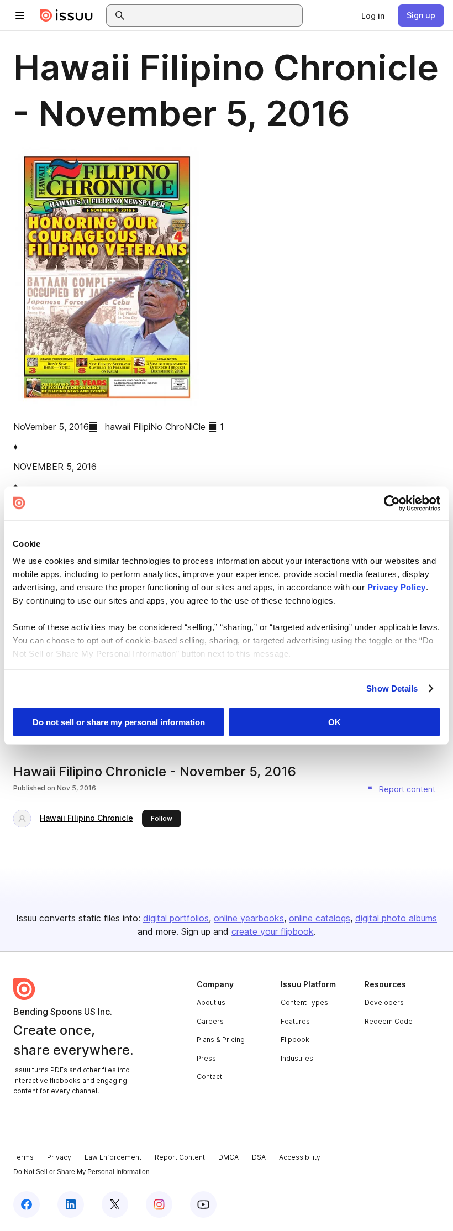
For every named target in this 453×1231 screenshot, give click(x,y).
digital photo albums (396, 918)
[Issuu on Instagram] (159, 1204)
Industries (297, 1058)
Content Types (304, 1002)
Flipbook (295, 1039)
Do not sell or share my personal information (119, 721)
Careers (210, 1021)
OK (334, 721)
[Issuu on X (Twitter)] (115, 1204)
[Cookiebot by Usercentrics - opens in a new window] (392, 503)
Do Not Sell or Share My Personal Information (81, 1172)
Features (295, 1021)
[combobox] (214, 15)
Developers (384, 1002)
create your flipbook (272, 931)
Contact (209, 1076)
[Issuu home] (66, 15)
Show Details (392, 688)
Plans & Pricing (221, 1039)
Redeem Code (389, 1021)
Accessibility (299, 1157)
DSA (259, 1157)
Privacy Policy (396, 587)
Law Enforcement (113, 1157)
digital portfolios (176, 918)
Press (206, 1058)
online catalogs (319, 918)
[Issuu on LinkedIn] (70, 1204)
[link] (372, 15)
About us (211, 1002)
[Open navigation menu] (20, 15)
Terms (23, 1157)
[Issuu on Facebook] (26, 1204)
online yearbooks (249, 918)
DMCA (228, 1157)
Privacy (59, 1157)
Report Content (180, 1157)
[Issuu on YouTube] (203, 1204)
